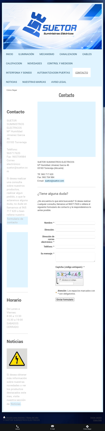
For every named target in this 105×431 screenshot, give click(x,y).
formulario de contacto (15, 220)
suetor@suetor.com (54, 180)
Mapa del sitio (32, 417)
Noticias (16, 404)
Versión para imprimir (15, 417)
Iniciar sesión (96, 417)
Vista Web (97, 420)
